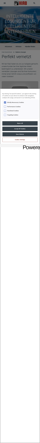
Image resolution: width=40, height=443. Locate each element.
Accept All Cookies (19, 128)
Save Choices (20, 134)
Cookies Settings (20, 139)
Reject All (20, 123)
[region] (20, 266)
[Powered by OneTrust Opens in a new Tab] (31, 146)
